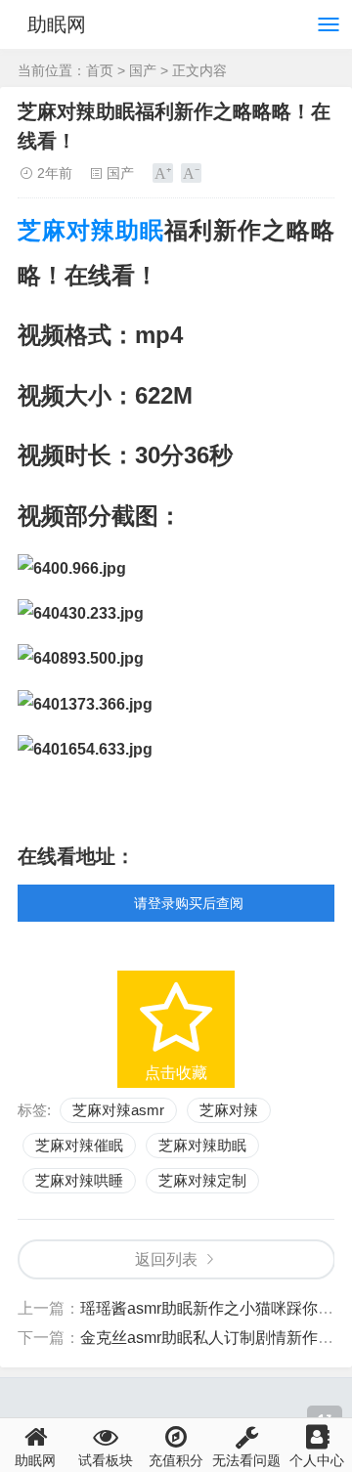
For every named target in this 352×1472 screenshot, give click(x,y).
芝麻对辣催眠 (79, 1145)
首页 (99, 70)
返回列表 (166, 1259)
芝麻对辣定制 (202, 1180)
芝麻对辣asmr (118, 1110)
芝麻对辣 (228, 1110)
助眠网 (56, 24)
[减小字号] (191, 173)
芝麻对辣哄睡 (79, 1180)
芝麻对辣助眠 (91, 230)
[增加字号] (163, 173)
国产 (142, 70)
